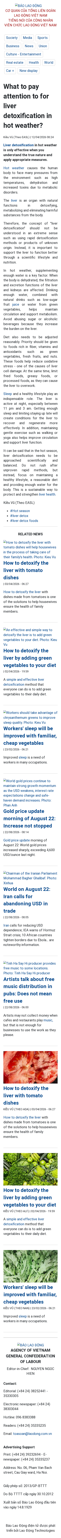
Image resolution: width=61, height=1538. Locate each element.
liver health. (47, 494)
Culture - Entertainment (23, 54)
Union (43, 46)
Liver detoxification (18, 145)
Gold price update (16, 840)
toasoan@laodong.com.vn (32, 1434)
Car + (10, 71)
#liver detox (19, 516)
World (48, 62)
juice (15, 304)
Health (34, 62)
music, (48, 1020)
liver (14, 200)
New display (28, 71)
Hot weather (13, 168)
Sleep (7, 394)
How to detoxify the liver (22, 592)
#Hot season (20, 511)
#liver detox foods (24, 521)
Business (12, 46)
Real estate (14, 62)
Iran (6, 925)
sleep (23, 757)
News (29, 46)
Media (27, 38)
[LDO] (30, 549)
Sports (42, 38)
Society (11, 38)
